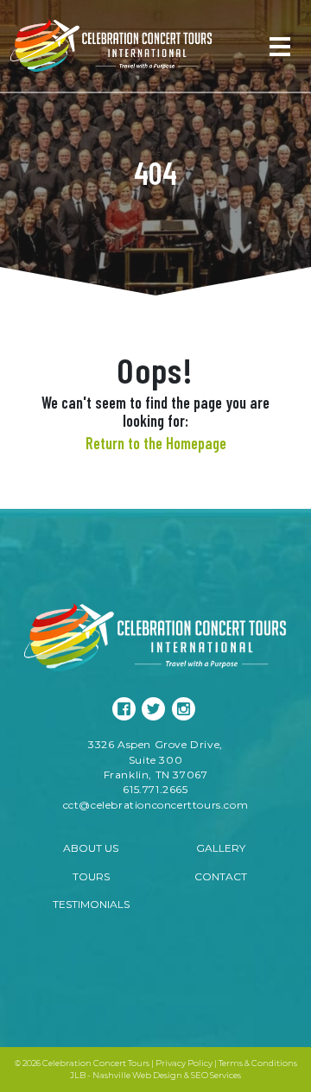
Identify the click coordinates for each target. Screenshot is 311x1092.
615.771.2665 (155, 789)
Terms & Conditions (258, 1063)
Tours (91, 876)
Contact (220, 876)
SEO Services (216, 1075)
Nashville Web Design (137, 1075)
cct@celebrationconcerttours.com (156, 804)
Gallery (220, 847)
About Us (90, 847)
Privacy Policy (184, 1063)
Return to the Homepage (156, 443)
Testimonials (91, 904)
